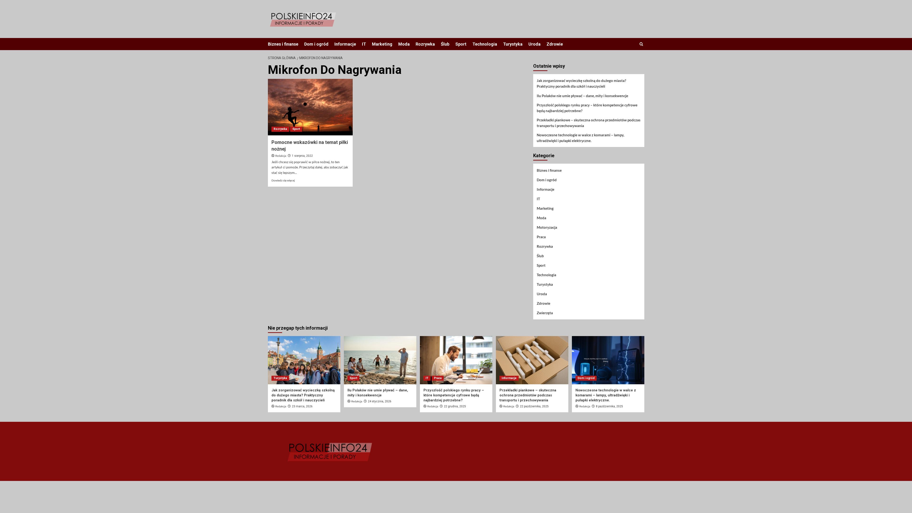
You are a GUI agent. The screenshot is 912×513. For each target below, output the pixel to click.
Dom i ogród (316, 44)
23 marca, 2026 (302, 406)
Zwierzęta (545, 313)
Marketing (382, 44)
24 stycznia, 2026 (379, 401)
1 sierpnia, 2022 (302, 155)
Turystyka (512, 44)
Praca (541, 237)
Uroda (534, 44)
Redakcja (280, 156)
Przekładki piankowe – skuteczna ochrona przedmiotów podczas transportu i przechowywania (589, 123)
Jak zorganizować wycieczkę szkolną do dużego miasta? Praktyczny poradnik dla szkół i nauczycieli (581, 83)
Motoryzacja (547, 227)
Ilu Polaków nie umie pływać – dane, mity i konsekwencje (582, 96)
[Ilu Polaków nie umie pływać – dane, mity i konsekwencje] (380, 360)
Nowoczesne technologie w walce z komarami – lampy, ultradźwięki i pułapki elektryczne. (580, 138)
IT (364, 44)
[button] (641, 44)
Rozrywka (425, 44)
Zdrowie (554, 44)
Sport (460, 44)
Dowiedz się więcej (283, 180)
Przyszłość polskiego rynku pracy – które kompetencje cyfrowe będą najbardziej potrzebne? (587, 108)
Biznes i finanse (283, 44)
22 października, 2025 (534, 406)
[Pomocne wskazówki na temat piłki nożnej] (310, 107)
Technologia (484, 44)
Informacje (345, 44)
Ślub (445, 44)
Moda (404, 44)
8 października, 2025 (609, 406)
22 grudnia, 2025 (455, 406)
